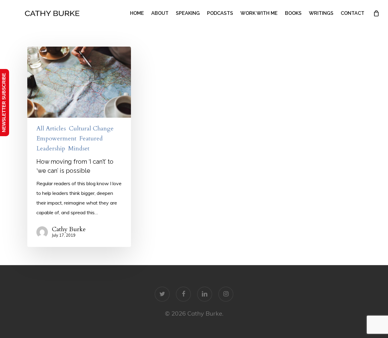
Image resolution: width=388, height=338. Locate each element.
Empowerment (56, 138)
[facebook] (183, 294)
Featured (91, 138)
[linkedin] (204, 294)
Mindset (78, 148)
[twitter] (162, 294)
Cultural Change (91, 128)
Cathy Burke (69, 229)
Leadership (50, 148)
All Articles (51, 128)
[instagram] (225, 294)
